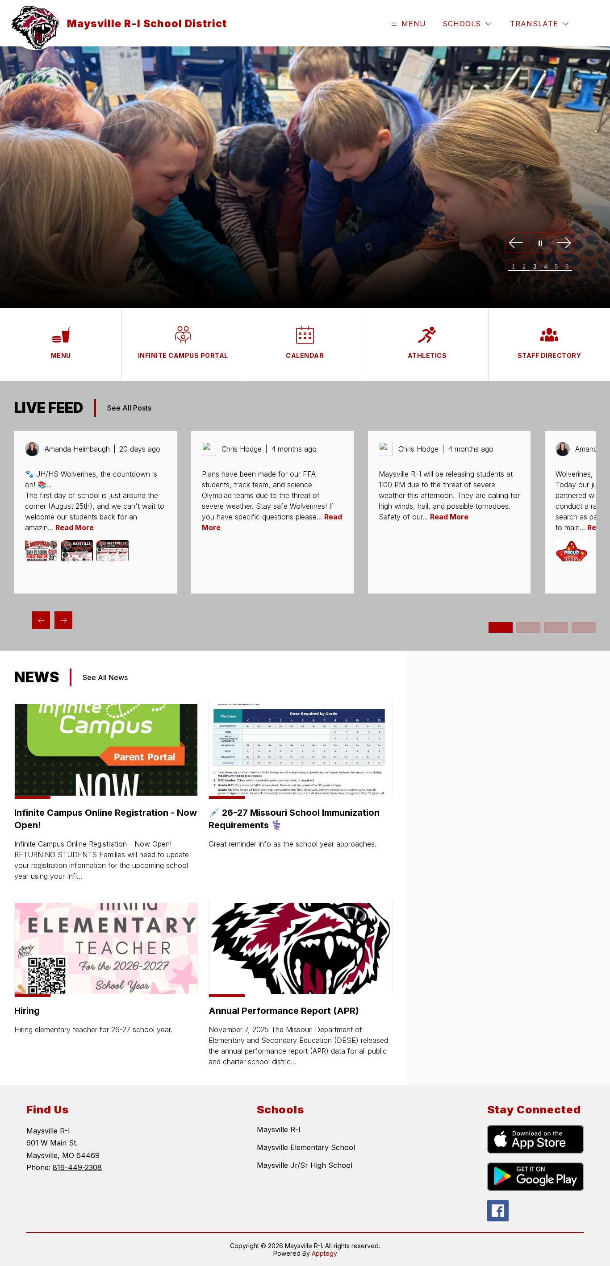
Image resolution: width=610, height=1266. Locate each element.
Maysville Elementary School (306, 1147)
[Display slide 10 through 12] (584, 627)
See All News (105, 677)
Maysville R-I (279, 1129)
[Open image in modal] (41, 550)
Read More (74, 527)
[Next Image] (564, 243)
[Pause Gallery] (540, 243)
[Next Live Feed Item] (63, 620)
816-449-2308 (77, 1167)
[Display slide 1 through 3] (501, 627)
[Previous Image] (516, 243)
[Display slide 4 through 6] (528, 627)
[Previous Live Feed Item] (41, 620)
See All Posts (129, 407)
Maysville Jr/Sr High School (304, 1165)
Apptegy (324, 1253)
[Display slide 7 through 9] (556, 627)
